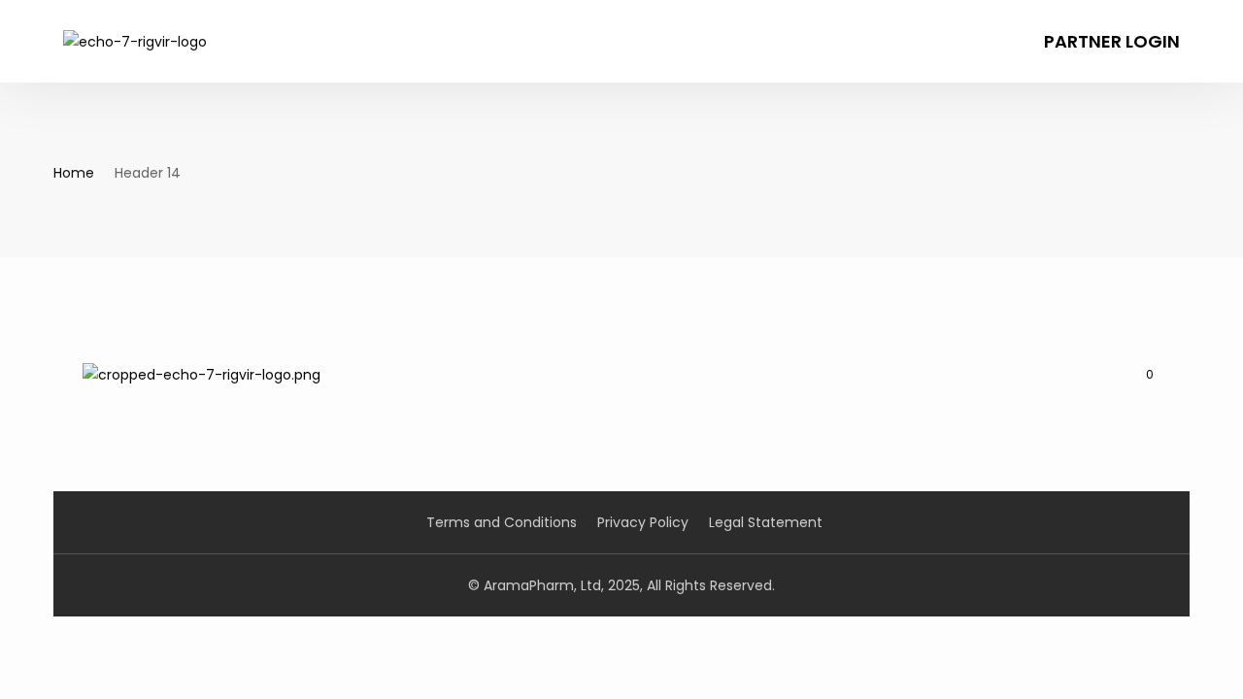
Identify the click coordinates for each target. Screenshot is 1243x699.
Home (73, 173)
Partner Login (1112, 41)
